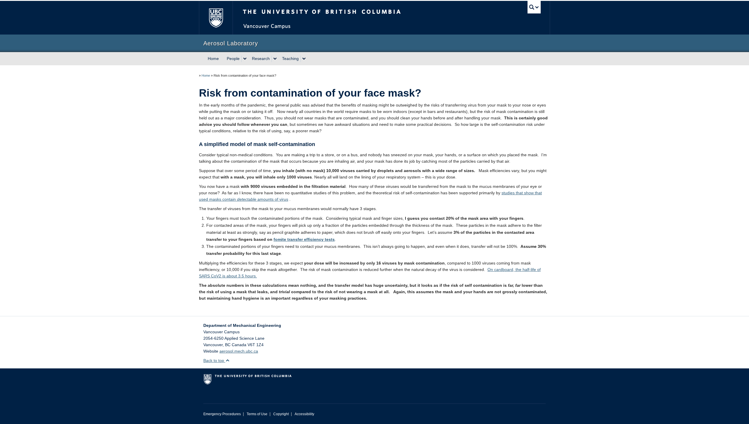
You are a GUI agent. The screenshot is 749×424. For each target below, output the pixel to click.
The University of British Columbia (216, 18)
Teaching (290, 58)
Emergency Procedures (222, 414)
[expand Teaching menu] (303, 59)
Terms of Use (257, 414)
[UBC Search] (534, 7)
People (233, 58)
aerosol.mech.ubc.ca (238, 351)
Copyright (281, 414)
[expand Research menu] (275, 59)
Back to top (214, 360)
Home (213, 58)
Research (261, 58)
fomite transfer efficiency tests (304, 239)
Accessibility (304, 414)
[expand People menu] (244, 59)
